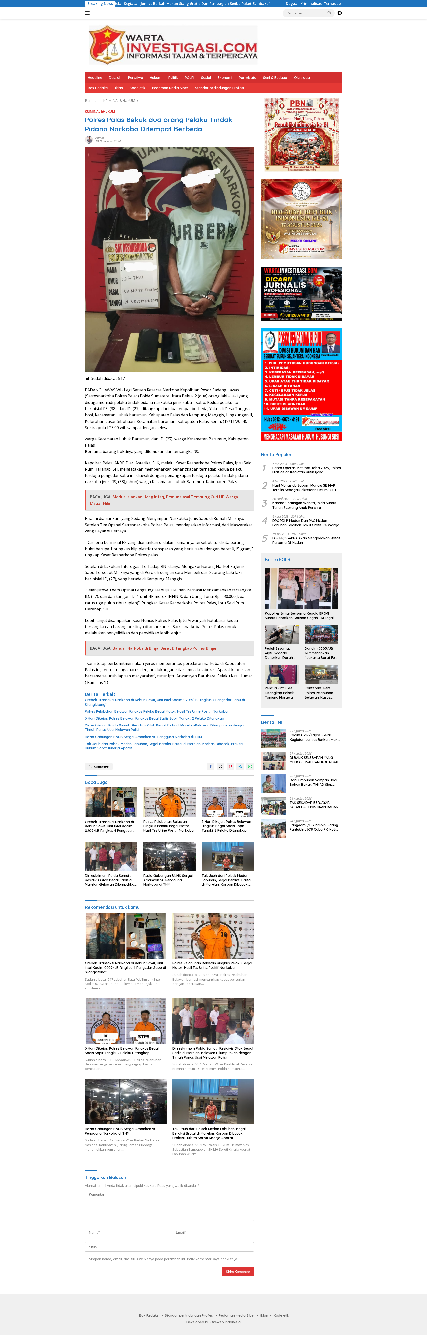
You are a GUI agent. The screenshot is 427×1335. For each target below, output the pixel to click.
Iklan (119, 88)
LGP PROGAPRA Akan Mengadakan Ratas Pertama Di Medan (306, 540)
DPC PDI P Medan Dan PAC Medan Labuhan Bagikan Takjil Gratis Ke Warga (305, 522)
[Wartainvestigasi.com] (173, 45)
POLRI (189, 77)
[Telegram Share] (240, 766)
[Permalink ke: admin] (89, 139)
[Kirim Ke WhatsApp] (250, 766)
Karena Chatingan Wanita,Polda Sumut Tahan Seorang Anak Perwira (304, 505)
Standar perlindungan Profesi (219, 88)
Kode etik (137, 88)
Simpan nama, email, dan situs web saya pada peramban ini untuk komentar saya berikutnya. (163, 1259)
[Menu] (88, 13)
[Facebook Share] (210, 766)
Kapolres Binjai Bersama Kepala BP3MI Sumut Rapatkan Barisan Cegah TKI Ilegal (299, 615)
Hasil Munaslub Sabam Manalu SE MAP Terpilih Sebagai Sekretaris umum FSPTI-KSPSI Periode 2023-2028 (305, 487)
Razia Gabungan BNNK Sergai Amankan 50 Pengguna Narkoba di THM (143, 737)
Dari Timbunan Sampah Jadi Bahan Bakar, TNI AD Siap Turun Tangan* (313, 782)
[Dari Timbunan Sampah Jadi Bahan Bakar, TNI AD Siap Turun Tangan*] (273, 783)
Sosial (206, 77)
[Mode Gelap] (339, 13)
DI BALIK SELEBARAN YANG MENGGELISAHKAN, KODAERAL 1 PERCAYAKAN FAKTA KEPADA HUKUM (315, 759)
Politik (173, 77)
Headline (95, 77)
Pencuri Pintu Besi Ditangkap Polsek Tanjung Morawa (279, 692)
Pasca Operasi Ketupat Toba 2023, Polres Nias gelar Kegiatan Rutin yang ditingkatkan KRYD (306, 470)
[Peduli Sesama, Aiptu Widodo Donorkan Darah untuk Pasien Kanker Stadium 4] (282, 634)
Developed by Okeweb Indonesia (213, 1322)
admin (99, 138)
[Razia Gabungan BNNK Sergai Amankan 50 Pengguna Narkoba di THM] (169, 856)
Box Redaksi (98, 88)
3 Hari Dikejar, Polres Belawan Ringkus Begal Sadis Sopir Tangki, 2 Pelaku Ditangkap (154, 718)
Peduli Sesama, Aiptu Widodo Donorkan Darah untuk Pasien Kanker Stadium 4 (282, 653)
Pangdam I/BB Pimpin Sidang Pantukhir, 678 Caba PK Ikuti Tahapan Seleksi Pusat (314, 827)
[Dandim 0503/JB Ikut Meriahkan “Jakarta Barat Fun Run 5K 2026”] (321, 634)
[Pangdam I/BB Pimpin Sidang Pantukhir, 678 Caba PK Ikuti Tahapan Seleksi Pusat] (273, 828)
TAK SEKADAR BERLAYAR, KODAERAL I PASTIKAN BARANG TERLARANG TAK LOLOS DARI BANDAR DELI (315, 804)
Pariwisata (247, 77)
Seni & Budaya (275, 77)
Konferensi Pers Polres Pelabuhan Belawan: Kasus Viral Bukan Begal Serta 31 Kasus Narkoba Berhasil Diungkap (319, 693)
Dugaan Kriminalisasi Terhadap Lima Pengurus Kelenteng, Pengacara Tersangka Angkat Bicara (292, 3)
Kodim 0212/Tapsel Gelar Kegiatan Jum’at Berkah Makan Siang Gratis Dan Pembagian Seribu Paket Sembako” (316, 737)
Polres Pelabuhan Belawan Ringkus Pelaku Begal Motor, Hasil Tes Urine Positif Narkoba (157, 711)
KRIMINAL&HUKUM (100, 111)
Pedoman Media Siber (170, 88)
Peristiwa (135, 77)
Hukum (155, 77)
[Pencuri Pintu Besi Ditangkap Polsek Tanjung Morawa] (282, 674)
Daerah (115, 77)
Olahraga (302, 77)
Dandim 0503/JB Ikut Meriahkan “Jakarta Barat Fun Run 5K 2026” (321, 653)
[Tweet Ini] (220, 766)
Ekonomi (225, 77)
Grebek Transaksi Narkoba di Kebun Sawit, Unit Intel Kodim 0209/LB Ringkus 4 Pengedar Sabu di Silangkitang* (165, 702)
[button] (330, 13)
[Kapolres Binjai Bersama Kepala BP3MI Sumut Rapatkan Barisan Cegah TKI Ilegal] (301, 588)
